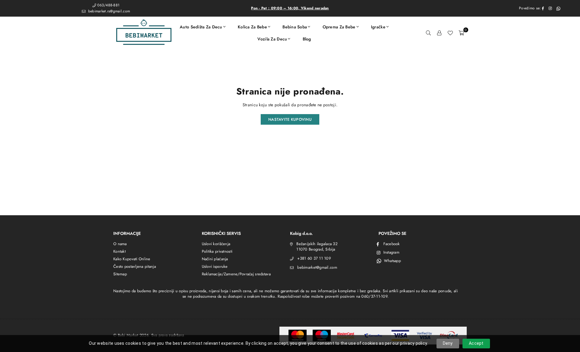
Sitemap (120, 274)
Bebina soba (294, 27)
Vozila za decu (272, 39)
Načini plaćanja (215, 259)
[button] (461, 32)
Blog (307, 39)
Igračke (378, 27)
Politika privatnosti (217, 251)
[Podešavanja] (439, 32)
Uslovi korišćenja (216, 244)
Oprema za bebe (339, 27)
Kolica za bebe (252, 27)
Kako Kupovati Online (131, 259)
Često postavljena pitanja (134, 266)
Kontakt (119, 251)
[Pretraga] (428, 32)
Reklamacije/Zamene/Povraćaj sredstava (236, 274)
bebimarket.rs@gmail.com (108, 11)
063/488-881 (108, 5)
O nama (120, 244)
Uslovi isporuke (215, 266)
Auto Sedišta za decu (201, 27)
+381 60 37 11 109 (314, 258)
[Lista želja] (450, 32)
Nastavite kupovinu (290, 119)
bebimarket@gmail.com (317, 267)
